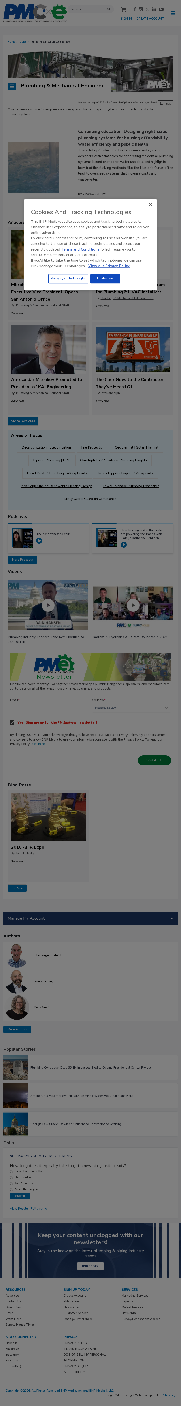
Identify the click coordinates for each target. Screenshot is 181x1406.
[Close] (150, 204)
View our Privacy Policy (109, 265)
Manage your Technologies (68, 279)
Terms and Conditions (80, 249)
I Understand (105, 279)
